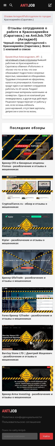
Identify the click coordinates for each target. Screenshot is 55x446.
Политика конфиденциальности (22, 417)
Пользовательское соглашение (21, 422)
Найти (46, 436)
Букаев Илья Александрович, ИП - (23, 58)
